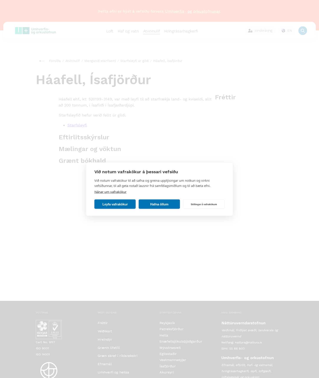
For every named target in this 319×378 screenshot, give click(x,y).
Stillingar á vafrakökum (204, 204)
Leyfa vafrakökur (115, 204)
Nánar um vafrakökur (110, 191)
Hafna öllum (159, 204)
